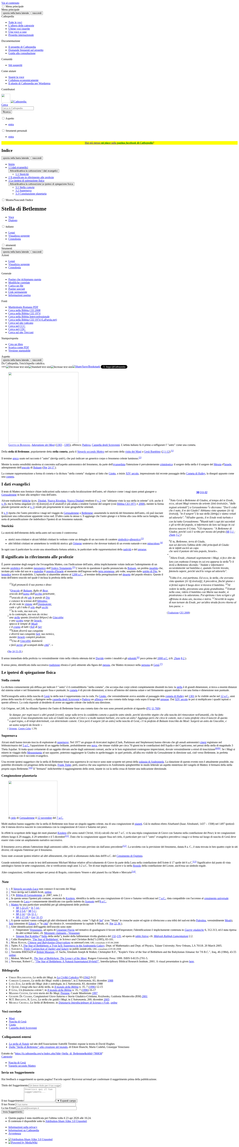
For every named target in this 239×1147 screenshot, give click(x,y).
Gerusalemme (9, 494)
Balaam (37, 467)
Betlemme (87, 512)
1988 (110, 980)
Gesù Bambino (152, 451)
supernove (63, 742)
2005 (106, 999)
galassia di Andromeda (151, 761)
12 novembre (44, 817)
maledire (38, 571)
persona (145, 664)
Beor (45, 590)
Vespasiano (36, 929)
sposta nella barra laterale (16, 13)
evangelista (119, 464)
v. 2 (99, 500)
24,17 (51, 467)
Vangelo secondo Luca (25, 888)
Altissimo (42, 600)
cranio (16, 626)
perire (19, 644)
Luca (27, 901)
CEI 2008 (184, 612)
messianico (40, 568)
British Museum (45, 951)
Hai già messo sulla (119, 142)
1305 (67, 444)
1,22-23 (24, 907)
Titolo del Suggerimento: (15, 1085)
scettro (19, 620)
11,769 (155, 708)
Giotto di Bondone (19, 444)
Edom (32, 923)
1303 (59, 444)
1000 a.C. (162, 658)
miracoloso (153, 543)
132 (114, 936)
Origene (77, 543)
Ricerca (6, 112)
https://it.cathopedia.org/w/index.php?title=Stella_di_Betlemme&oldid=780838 (58, 1053)
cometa (10, 476)
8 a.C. (103, 901)
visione (28, 604)
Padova (86, 444)
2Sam (172, 534)
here (191, 961)
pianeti (138, 823)
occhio (38, 593)
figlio (44, 936)
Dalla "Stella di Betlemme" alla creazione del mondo (38, 1046)
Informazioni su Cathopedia (23, 1130)
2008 (141, 503)
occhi (45, 607)
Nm (45, 467)
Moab (34, 623)
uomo (26, 593)
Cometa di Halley (195, 473)
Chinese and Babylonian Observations (49, 942)
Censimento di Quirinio (129, 855)
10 (31, 768)
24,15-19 (17, 651)
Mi (227, 531)
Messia (218, 464)
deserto (127, 574)
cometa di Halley (174, 696)
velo (32, 607)
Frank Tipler (64, 764)
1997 (95, 993)
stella (17, 617)
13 (194, 861)
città (46, 644)
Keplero (62, 832)
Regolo (137, 865)
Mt (197, 492)
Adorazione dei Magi (43, 444)
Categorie (6, 1056)
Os (29, 914)
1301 (191, 696)
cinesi (203, 742)
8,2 (183, 658)
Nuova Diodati (75, 500)
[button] (3, 6)
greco (16, 458)
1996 (92, 986)
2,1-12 (165, 451)
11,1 (34, 914)
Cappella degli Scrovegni (106, 444)
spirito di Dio (150, 571)
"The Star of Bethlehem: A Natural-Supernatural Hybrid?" (67, 961)
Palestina (201, 920)
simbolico (123, 539)
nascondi (36, 13)
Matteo (15, 904)
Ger (33, 917)
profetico (15, 568)
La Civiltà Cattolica (68, 977)
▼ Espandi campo (66, 1100)
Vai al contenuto (10, 2)
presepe (142, 549)
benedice (6, 574)
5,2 (178, 534)
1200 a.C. (77, 574)
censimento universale (216, 898)
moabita (153, 568)
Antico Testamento (61, 568)
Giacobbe (58, 617)
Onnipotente (44, 604)
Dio (48, 597)
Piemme (65, 993)
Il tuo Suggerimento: (12, 1100)
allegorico (134, 539)
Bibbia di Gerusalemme (29, 895)
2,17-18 (24, 917)
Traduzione (173, 612)
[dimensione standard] (40, 367)
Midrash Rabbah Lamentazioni (171, 936)
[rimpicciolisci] (17, 367)
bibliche (26, 500)
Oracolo (15, 590)
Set (39, 626)
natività (127, 549)
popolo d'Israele (55, 571)
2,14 (22, 914)
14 (133, 871)
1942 (86, 977)
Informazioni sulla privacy (22, 1127)
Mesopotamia (34, 752)
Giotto (112, 473)
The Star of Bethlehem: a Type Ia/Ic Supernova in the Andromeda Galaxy (63, 945)
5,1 (232, 531)
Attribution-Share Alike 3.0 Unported (66, 1121)
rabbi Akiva (141, 936)
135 (119, 936)
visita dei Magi (133, 451)
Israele (227, 464)
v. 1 (32, 506)
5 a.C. (26, 745)
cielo (13, 817)
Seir (38, 633)
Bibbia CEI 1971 (126, 503)
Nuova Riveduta (57, 500)
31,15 (39, 917)
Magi (12, 1018)
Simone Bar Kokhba (27, 936)
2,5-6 (23, 910)
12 (124, 846)
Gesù (156, 664)
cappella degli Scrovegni (65, 699)
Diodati (42, 500)
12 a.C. (225, 696)
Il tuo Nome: (8, 1104)
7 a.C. (60, 817)
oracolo (26, 467)
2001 (144, 996)
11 (67, 836)
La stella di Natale (19, 1043)
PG (149, 708)
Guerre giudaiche (194, 929)
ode (30, 597)
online (48, 891)
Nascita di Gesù (17, 1021)
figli (32, 626)
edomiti (132, 658)
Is (32, 907)
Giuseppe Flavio (65, 929)
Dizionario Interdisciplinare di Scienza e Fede (84, 1002)
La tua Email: (8, 1107)
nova (94, 745)
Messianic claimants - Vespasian (61, 933)
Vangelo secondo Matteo (90, 451)
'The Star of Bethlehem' (45, 939)
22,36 (117, 923)
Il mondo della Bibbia (66, 986)
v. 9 (3, 503)
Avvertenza (14, 1133)
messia (106, 664)
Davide (100, 658)
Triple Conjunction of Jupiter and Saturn (46, 948)
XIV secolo (132, 473)
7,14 (36, 907)
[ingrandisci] (61, 367)
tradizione (54, 664)
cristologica (166, 464)
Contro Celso (24, 728)
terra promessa (106, 571)
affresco (98, 699)
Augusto (89, 901)
